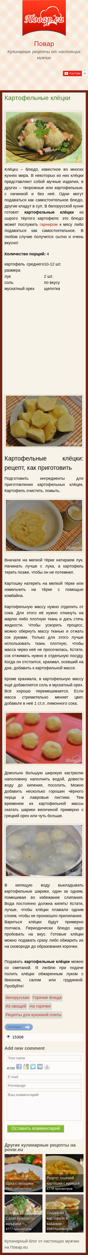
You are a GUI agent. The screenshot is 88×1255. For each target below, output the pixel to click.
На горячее (40, 1006)
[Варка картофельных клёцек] (44, 850)
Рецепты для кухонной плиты (33, 1015)
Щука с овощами (20, 1183)
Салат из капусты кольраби (20, 1221)
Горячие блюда (47, 997)
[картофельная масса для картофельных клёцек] (44, 525)
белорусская (17, 997)
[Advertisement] (44, 318)
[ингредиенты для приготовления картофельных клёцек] (44, 421)
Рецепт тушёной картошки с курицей (63, 1180)
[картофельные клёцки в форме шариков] (44, 738)
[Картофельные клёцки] (44, 137)
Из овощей (16, 1006)
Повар (44, 43)
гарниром (49, 224)
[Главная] (44, 19)
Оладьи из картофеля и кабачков (57, 1218)
